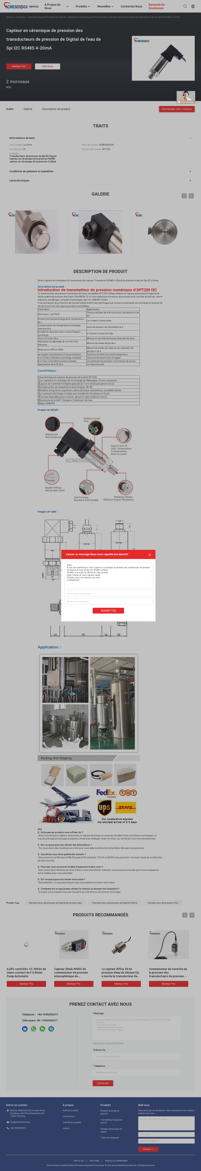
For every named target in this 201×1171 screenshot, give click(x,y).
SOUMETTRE (108, 610)
